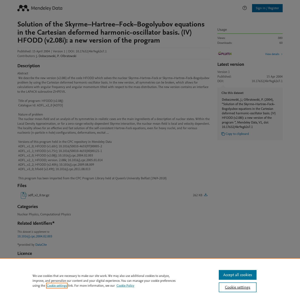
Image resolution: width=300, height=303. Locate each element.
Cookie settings (57, 285)
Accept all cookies (237, 275)
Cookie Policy (125, 285)
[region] (150, 280)
